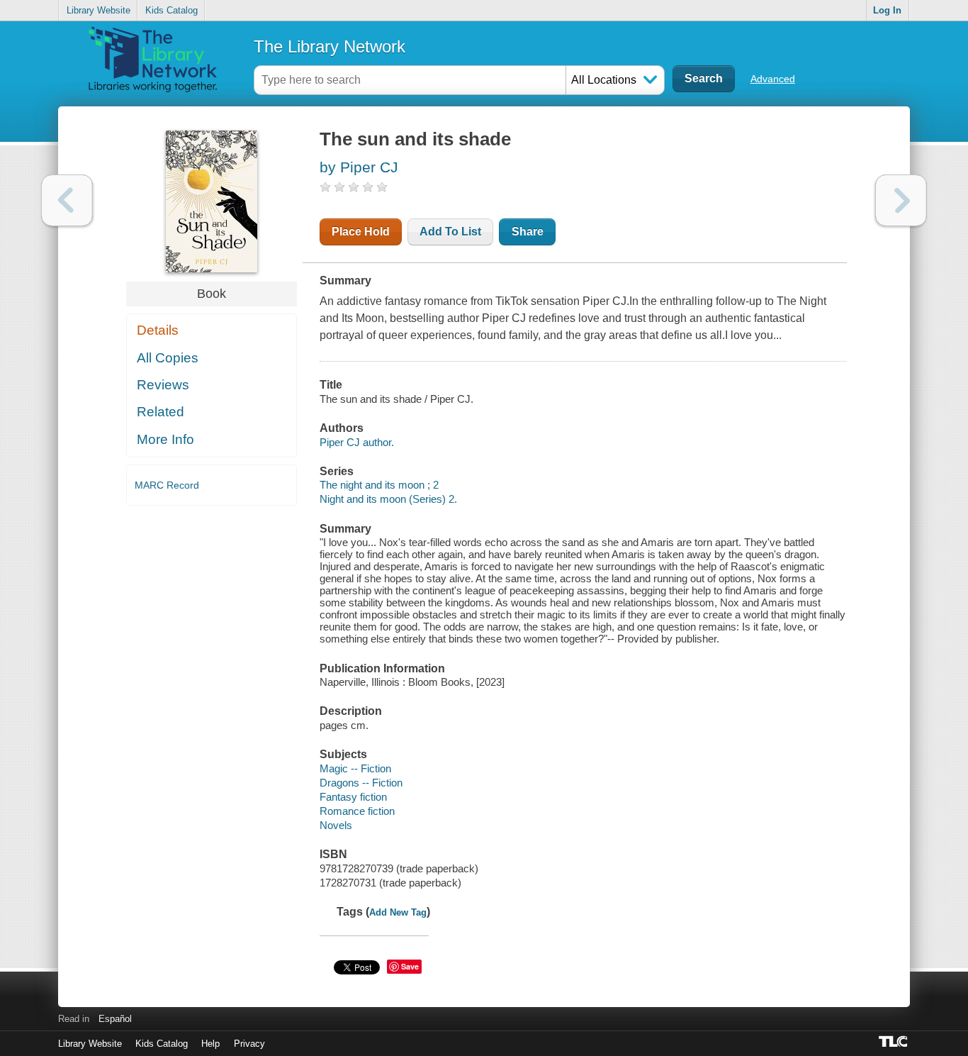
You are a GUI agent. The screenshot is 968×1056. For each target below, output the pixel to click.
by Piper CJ (359, 167)
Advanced (772, 78)
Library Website (98, 10)
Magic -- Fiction (355, 768)
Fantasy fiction (353, 797)
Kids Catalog (171, 10)
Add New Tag (398, 912)
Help (210, 1043)
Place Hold (361, 232)
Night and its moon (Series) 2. (388, 499)
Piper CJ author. (357, 442)
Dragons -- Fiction (361, 783)
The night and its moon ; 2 (379, 485)
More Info (165, 439)
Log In (887, 10)
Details (158, 330)
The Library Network (329, 46)
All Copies (167, 357)
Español (115, 1018)
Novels (336, 825)
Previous (67, 200)
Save (410, 966)
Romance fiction (357, 811)
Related (160, 411)
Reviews (163, 384)
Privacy (249, 1043)
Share (528, 232)
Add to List (450, 232)
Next (901, 200)
